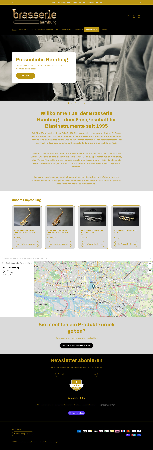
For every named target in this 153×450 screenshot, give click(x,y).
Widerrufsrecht (47, 405)
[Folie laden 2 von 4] (72, 103)
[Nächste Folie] (84, 103)
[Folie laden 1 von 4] (68, 103)
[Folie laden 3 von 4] (75, 103)
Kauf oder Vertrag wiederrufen (76, 345)
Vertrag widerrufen (107, 405)
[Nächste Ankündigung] (140, 2)
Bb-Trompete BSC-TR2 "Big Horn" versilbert (92, 231)
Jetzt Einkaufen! (114, 74)
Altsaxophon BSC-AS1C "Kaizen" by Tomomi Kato (57, 231)
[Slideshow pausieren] (90, 103)
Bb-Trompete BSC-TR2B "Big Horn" (126, 231)
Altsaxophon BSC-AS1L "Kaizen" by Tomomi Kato (24, 231)
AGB (37, 405)
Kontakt (77, 405)
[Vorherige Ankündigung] (12, 2)
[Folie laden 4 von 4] (79, 103)
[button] (128, 16)
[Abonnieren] (95, 374)
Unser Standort (89, 405)
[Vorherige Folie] (62, 103)
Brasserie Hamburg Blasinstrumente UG (31, 442)
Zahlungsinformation (63, 405)
